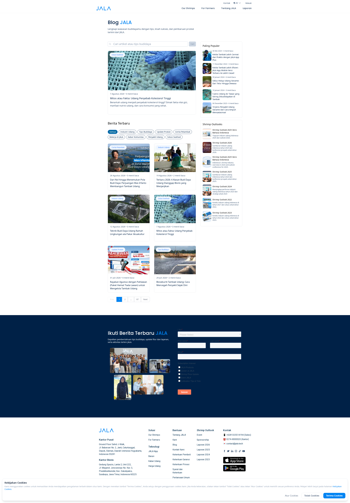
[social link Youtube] (243, 451)
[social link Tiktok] (239, 451)
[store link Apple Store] (234, 460)
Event (199, 435)
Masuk (249, 3)
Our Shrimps (188, 8)
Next (145, 299)
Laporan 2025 (203, 449)
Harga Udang (154, 466)
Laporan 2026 (203, 444)
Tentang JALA (228, 8)
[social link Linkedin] (232, 451)
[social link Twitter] (228, 451)
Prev (112, 299)
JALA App (153, 451)
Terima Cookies (334, 495)
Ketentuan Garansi (181, 459)
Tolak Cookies (311, 495)
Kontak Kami (178, 449)
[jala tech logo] (103, 8)
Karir (175, 440)
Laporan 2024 (203, 454)
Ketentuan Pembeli (182, 454)
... (131, 299)
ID (237, 3)
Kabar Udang (154, 461)
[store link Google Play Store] (234, 468)
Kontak (227, 3)
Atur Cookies (291, 495)
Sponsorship (203, 440)
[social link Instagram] (236, 451)
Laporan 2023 (203, 459)
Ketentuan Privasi (181, 464)
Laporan (247, 8)
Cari (192, 44)
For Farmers (208, 8)
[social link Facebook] (224, 451)
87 (137, 299)
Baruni (151, 456)
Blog (175, 444)
